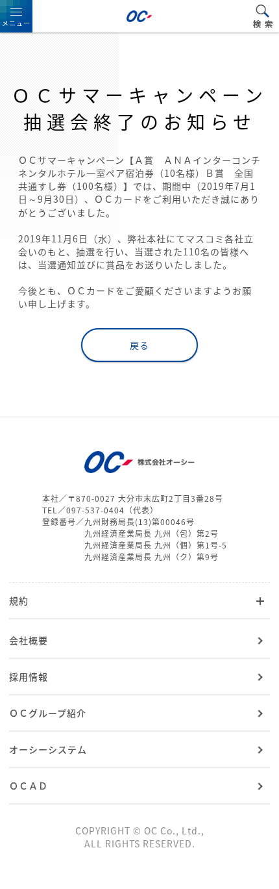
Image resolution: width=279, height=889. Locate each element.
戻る (139, 345)
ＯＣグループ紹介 (47, 712)
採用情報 (28, 676)
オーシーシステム (48, 749)
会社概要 (28, 640)
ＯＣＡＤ (28, 785)
